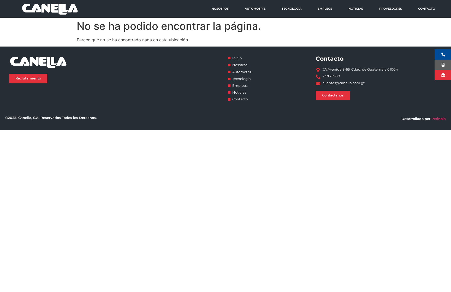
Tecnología (291, 8)
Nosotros (220, 8)
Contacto (426, 8)
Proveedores (390, 8)
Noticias (355, 8)
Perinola (438, 119)
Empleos (325, 8)
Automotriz (255, 8)
